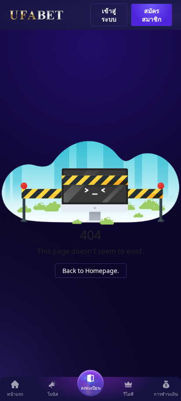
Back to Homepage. (90, 270)
